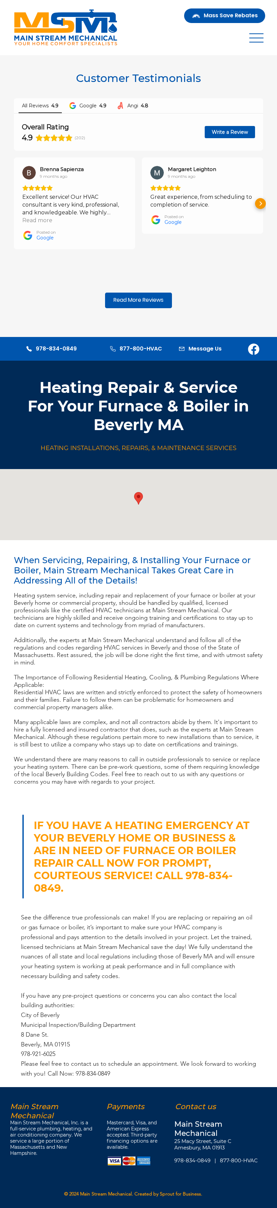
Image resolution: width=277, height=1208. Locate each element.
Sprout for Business (180, 1194)
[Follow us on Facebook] (254, 348)
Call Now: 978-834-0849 (79, 1073)
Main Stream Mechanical (106, 1194)
